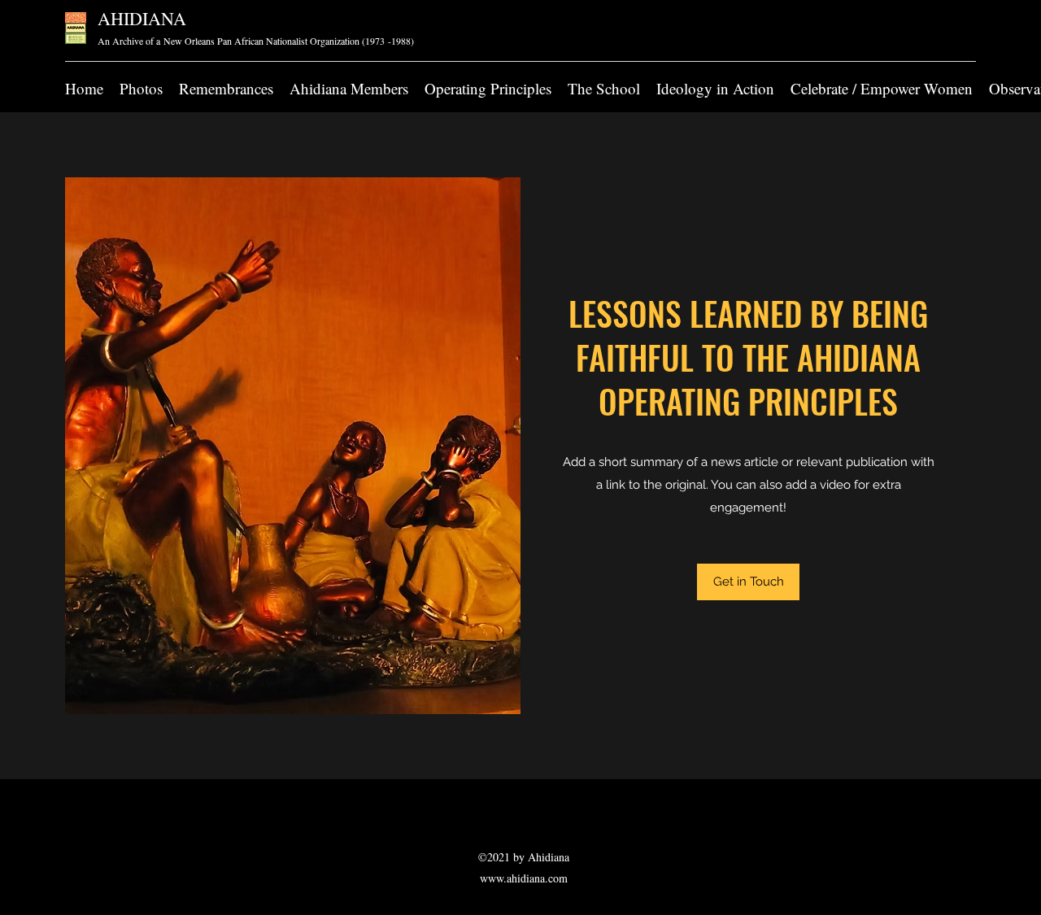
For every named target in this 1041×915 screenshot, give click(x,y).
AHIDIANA (142, 18)
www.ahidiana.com (524, 878)
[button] (748, 582)
